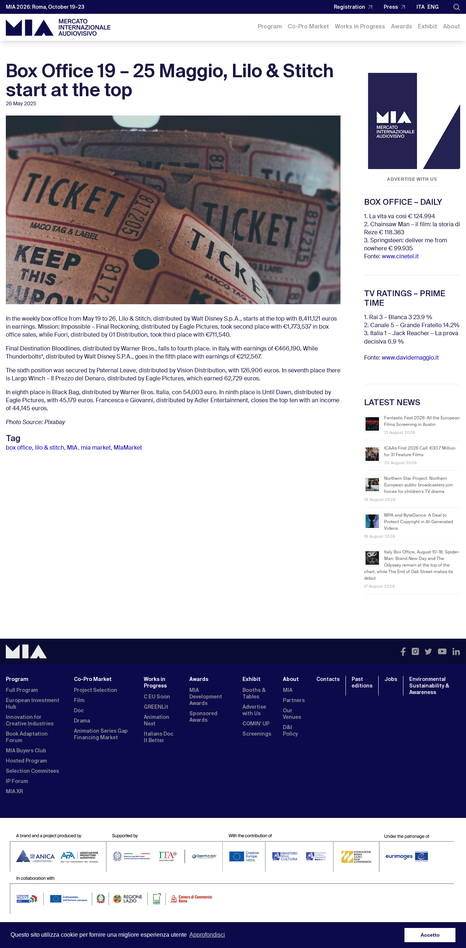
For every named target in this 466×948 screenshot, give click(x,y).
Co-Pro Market (308, 26)
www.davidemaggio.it (410, 358)
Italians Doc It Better (158, 737)
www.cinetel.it (400, 257)
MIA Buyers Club (26, 750)
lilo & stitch (49, 448)
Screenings (256, 733)
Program (270, 26)
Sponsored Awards (203, 716)
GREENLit (156, 707)
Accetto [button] (430, 935)
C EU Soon (157, 696)
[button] (456, 7)
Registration (349, 7)
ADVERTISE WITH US (412, 179)
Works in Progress (360, 26)
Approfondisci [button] (207, 935)
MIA (72, 448)
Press (391, 7)
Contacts (328, 679)
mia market (96, 448)
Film (79, 700)
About (451, 26)
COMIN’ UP (255, 723)
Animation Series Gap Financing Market (101, 734)
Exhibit (427, 26)
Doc (79, 710)
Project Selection (95, 690)
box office (19, 448)
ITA (420, 7)
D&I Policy (290, 730)
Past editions (362, 682)
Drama (82, 720)
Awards (401, 26)
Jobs (390, 679)
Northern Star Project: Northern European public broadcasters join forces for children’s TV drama (418, 485)
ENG (433, 7)
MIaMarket (128, 448)
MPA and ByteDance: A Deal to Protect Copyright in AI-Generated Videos (418, 522)
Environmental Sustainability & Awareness (429, 686)
